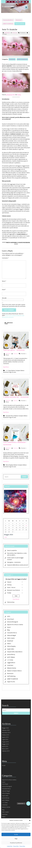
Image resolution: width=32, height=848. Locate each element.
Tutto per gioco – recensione (14, 350)
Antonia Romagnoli (12, 622)
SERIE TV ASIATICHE (8, 23)
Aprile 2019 (5, 746)
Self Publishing (11, 676)
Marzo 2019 (5, 748)
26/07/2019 (8, 353)
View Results (16, 599)
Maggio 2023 (5, 728)
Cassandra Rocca (12, 633)
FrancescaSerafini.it (8, 20)
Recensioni (18, 20)
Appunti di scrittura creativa (15, 624)
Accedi (3, 765)
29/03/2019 (8, 400)
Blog (8, 630)
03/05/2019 (8, 448)
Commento (5, 258)
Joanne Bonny (11, 654)
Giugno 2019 (5, 742)
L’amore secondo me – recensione (16, 397)
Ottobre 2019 (5, 735)
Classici (9, 582)
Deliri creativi (11, 638)
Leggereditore (11, 662)
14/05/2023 (7, 32)
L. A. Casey (10, 660)
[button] (30, 820)
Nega (16, 838)
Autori (9, 627)
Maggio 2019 (5, 744)
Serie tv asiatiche (12, 550)
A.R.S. (8, 616)
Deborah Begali (11, 635)
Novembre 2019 (6, 732)
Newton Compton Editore (14, 671)
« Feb (5, 537)
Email (4, 289)
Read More (6, 367)
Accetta (16, 834)
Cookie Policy (9, 846)
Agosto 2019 (5, 737)
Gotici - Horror (11, 587)
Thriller (9, 593)
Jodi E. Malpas (11, 657)
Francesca (14, 32)
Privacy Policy (16, 846)
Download (10, 641)
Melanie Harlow (11, 668)
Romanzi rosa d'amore (13, 590)
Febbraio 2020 (6, 730)
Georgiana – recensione (14, 562)
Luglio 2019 (5, 739)
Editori (9, 643)
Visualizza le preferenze (16, 842)
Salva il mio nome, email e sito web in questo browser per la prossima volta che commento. (14, 305)
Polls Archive (10, 602)
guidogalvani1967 (10, 94)
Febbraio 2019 (6, 751)
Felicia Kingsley (11, 646)
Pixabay (19, 94)
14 (26, 525)
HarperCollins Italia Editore (14, 652)
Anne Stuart (10, 619)
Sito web (4, 298)
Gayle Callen (10, 649)
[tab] (26, 7)
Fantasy (9, 585)
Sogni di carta (11, 681)
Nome (4, 281)
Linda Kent (10, 665)
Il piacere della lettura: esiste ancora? (17, 565)
